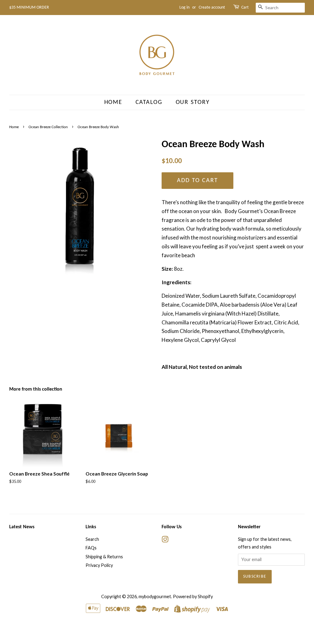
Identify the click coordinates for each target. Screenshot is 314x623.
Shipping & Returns (104, 556)
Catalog (149, 102)
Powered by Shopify (193, 596)
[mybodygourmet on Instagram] (165, 540)
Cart (245, 7)
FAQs (91, 547)
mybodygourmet (155, 596)
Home (113, 102)
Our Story (193, 102)
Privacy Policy (99, 565)
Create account (212, 7)
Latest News (21, 527)
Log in (184, 7)
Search (92, 539)
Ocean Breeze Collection (48, 127)
